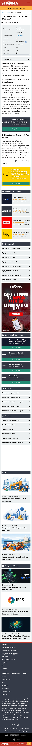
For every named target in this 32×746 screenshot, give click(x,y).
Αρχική (3, 12)
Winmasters (5, 688)
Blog (3, 666)
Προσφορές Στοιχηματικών (10, 650)
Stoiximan (5, 694)
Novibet (4, 676)
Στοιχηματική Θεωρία (8, 660)
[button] (28, 59)
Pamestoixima (6, 679)
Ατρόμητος (19, 35)
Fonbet (4, 682)
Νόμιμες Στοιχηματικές (9, 647)
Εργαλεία (4, 662)
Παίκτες (9, 12)
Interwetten (5, 685)
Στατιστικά (5, 656)
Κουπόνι (4, 669)
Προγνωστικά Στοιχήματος (10, 654)
